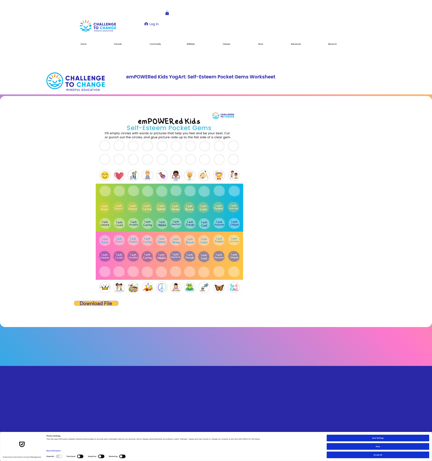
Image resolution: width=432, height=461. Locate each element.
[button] (167, 13)
